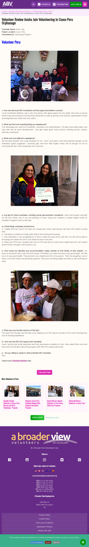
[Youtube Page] (27, 460)
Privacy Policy (44, 515)
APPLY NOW (37, 418)
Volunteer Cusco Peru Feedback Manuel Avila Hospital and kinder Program (32, 404)
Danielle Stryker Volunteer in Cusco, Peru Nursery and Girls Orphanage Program (11, 404)
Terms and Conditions (44, 523)
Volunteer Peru (11, 41)
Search (33, 4)
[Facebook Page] (9, 460)
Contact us (45, 4)
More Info (56, 542)
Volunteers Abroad (11, 4)
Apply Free (75, 4)
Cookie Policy (44, 519)
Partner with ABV (44, 531)
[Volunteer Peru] (44, 76)
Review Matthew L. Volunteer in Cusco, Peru (77, 402)
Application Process (45, 527)
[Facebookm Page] (61, 460)
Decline (48, 542)
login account (53, 418)
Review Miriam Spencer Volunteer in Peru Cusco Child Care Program (55, 403)
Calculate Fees (62, 4)
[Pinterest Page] (79, 460)
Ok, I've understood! (37, 542)
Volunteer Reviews (19, 361)
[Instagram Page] (44, 460)
